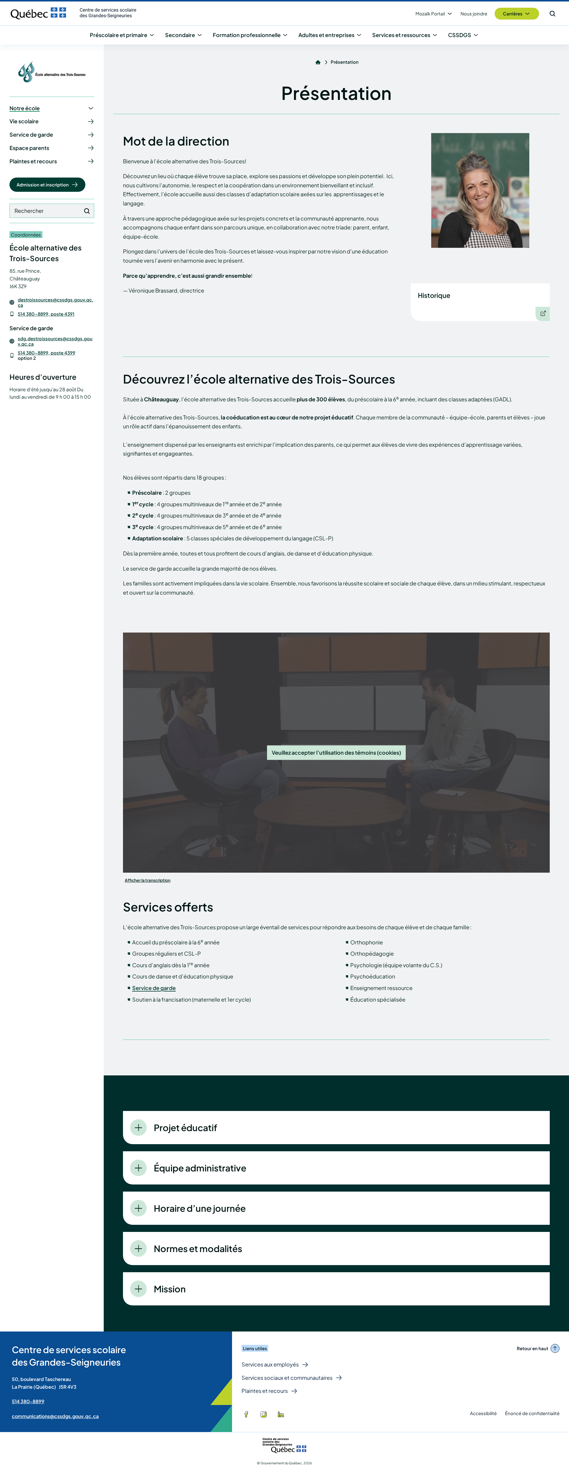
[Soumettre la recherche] (86, 211)
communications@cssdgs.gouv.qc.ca (55, 1416)
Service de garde (154, 987)
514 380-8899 (28, 1401)
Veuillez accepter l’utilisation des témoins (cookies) (336, 752)
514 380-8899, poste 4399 (46, 352)
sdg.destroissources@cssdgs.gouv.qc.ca (55, 341)
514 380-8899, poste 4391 (46, 314)
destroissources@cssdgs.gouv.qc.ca (55, 302)
